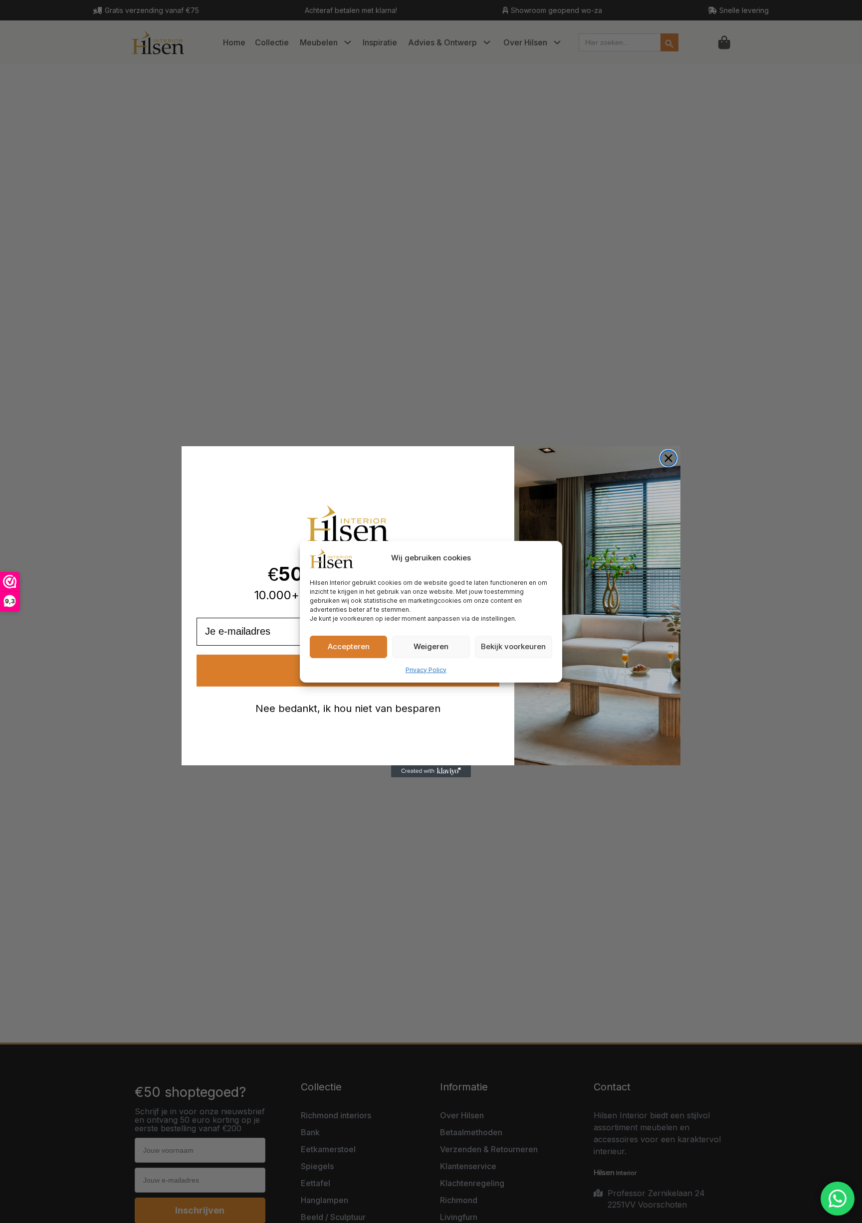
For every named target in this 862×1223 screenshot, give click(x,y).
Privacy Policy (426, 670)
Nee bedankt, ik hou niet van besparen (347, 708)
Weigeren (431, 646)
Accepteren (349, 646)
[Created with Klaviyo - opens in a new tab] (431, 771)
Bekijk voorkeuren (513, 646)
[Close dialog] (668, 458)
